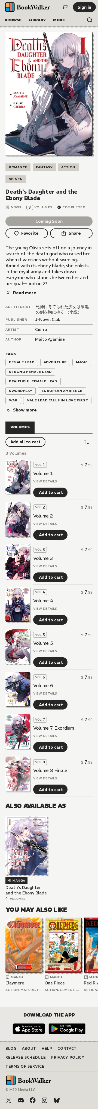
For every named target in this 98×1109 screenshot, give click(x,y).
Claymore (14, 983)
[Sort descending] (87, 442)
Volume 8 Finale (50, 770)
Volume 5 (43, 643)
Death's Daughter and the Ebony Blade (26, 890)
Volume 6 (43, 686)
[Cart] (65, 7)
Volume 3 (43, 558)
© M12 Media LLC (20, 1090)
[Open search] (90, 20)
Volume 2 (43, 516)
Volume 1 (43, 473)
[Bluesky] (56, 1100)
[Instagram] (44, 1100)
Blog (11, 1048)
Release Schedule (25, 1057)
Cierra (41, 329)
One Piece (55, 983)
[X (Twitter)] (8, 1100)
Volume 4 (43, 601)
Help (47, 1048)
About (29, 1048)
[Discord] (20, 1100)
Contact (67, 1048)
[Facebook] (32, 1100)
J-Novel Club (47, 319)
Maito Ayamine (50, 339)
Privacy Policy (67, 1057)
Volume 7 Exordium (53, 728)
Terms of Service (24, 1066)
